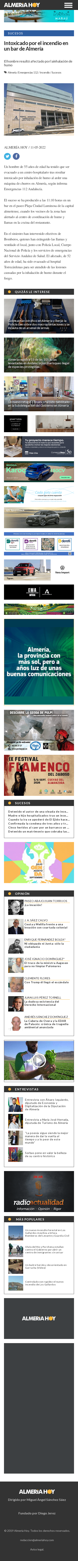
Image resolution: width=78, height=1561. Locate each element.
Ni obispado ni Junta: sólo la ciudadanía (44, 945)
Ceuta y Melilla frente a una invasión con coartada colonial (45, 926)
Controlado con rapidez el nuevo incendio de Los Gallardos (44, 1283)
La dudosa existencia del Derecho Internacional (41, 1003)
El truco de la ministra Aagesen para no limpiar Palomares (46, 964)
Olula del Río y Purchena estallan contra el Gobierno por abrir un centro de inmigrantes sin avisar (44, 1250)
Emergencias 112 (28, 72)
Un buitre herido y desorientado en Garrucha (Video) (46, 1266)
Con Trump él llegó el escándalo (46, 982)
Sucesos (56, 72)
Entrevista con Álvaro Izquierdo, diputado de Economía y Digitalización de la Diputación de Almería (47, 1104)
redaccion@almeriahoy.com (37, 1540)
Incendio (45, 72)
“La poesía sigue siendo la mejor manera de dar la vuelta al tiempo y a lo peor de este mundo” (46, 1137)
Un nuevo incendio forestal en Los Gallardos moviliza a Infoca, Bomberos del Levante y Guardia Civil (47, 1233)
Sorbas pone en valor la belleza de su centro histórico (46, 1154)
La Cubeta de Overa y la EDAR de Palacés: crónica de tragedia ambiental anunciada (46, 1024)
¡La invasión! (33, 905)
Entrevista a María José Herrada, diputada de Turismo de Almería (47, 1121)
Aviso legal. (37, 1549)
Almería (12, 72)
